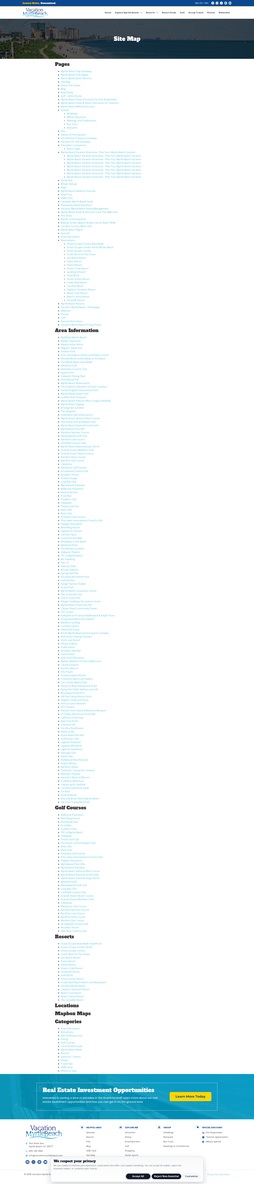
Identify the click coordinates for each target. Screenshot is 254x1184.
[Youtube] (230, 3)
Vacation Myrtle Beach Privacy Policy (81, 324)
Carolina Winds (75, 286)
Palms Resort (74, 261)
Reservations (68, 240)
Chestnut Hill (68, 724)
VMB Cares (67, 198)
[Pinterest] (225, 3)
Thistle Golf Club (70, 506)
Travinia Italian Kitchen (73, 675)
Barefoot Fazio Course (73, 457)
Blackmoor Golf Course (73, 467)
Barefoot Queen (69, 766)
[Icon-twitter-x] (221, 3)
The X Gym (67, 671)
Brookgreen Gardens (72, 407)
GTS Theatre (68, 707)
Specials (65, 233)
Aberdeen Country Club (74, 369)
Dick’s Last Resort (70, 640)
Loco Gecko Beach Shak (74, 682)
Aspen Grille (67, 731)
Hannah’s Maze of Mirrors (75, 777)
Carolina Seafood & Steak (75, 788)
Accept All (138, 1176)
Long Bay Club (68, 481)
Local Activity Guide (71, 1046)
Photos (211, 12)
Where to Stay (68, 1070)
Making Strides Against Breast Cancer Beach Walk (88, 222)
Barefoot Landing (70, 622)
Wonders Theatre (70, 773)
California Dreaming (72, 717)
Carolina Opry (68, 534)
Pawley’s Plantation (71, 524)
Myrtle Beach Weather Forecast (78, 191)
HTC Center (67, 612)
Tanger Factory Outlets (73, 583)
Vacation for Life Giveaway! (75, 141)
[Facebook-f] (212, 3)
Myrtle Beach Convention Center (79, 590)
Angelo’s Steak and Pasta (74, 700)
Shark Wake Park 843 (72, 735)
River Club (66, 513)
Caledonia (66, 464)
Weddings (72, 113)
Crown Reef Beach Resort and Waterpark (83, 982)
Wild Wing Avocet (70, 527)
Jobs (63, 131)
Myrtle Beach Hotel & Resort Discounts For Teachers (90, 103)
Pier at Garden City (71, 594)
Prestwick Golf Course (73, 517)
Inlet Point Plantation (72, 657)
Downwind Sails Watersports (77, 414)
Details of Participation (73, 134)
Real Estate (67, 92)
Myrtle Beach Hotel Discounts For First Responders (89, 99)
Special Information (71, 321)
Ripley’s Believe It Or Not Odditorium (81, 661)
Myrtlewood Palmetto (73, 485)
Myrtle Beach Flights (72, 229)
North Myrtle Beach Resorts (76, 78)
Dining (64, 1039)
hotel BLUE (67, 975)
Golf (182, 12)
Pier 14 (64, 562)
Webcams (224, 12)
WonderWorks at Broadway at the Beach (83, 358)
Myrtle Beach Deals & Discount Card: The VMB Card (89, 212)
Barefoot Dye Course (72, 460)
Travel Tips (67, 1063)
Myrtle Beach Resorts (72, 303)
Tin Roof (65, 791)
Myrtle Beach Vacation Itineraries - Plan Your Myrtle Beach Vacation (98, 152)
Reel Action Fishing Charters (76, 636)
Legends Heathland (71, 749)
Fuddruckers (68, 647)
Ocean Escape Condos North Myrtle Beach (90, 247)
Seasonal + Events (71, 1056)
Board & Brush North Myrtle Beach (80, 798)
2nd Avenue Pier (70, 379)
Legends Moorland (71, 745)
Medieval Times (69, 545)
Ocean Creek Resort (78, 268)
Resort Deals (169, 12)
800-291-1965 (201, 3)
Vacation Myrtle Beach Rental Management (84, 208)
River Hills (66, 509)
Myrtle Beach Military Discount (78, 106)
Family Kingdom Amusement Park (79, 390)
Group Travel (195, 12)
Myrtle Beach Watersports (75, 383)
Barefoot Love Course (73, 439)
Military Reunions (76, 117)
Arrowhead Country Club (74, 471)
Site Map (65, 81)
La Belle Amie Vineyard (73, 397)
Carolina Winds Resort (73, 985)
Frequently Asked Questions (76, 205)
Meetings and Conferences (81, 120)
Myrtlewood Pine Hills (73, 429)
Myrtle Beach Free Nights (74, 74)
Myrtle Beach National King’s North (80, 446)
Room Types (73, 148)
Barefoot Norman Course (75, 432)
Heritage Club (68, 752)
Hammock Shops (70, 629)
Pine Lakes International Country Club (82, 520)
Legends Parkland (71, 742)
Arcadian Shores (70, 474)
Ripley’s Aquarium (71, 340)
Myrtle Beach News (71, 1049)
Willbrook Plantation (72, 488)
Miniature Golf (69, 365)
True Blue (66, 495)
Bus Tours (72, 124)
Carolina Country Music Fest (76, 226)
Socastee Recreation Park (75, 576)
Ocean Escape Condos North (77, 947)
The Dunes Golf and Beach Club (78, 421)
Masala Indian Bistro (72, 344)
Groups (65, 110)
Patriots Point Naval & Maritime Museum (83, 710)
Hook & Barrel (68, 795)
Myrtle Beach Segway (72, 404)
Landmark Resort (76, 272)
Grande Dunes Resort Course (77, 453)
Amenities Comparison (73, 145)
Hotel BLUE (73, 275)
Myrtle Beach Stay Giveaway (76, 71)
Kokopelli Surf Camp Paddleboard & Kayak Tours (88, 615)
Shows (64, 1060)
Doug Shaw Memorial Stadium (77, 619)
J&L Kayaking (68, 559)
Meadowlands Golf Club (74, 436)
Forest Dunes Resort (78, 279)
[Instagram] (217, 3)
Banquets (72, 127)
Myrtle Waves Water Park (75, 393)
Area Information (70, 236)
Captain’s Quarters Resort (81, 289)
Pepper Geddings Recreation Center (81, 601)
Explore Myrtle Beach (127, 12)
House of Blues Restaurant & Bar (79, 685)
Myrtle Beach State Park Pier (76, 605)
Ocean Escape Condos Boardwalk (85, 243)
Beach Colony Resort (78, 296)
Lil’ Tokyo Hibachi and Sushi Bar (78, 714)
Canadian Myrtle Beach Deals (77, 201)
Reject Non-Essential (166, 1176)
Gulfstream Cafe (70, 738)
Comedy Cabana (70, 626)
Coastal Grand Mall (71, 538)
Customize (191, 1176)
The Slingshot (68, 411)
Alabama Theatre (70, 552)
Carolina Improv (70, 664)
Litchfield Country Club (73, 443)
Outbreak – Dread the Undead (77, 770)
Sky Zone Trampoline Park (75, 802)
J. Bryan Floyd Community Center (79, 608)
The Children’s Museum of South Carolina (84, 386)
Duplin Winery (69, 763)
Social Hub (67, 180)
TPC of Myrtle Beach (72, 555)
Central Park (68, 654)
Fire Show (66, 215)
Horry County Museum (73, 703)
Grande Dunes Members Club (77, 450)
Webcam (66, 310)
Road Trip (66, 194)
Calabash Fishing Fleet (73, 376)
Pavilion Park (68, 351)
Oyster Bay (67, 756)
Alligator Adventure (71, 348)
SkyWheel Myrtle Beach (73, 337)
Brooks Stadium (69, 569)
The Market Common (72, 548)
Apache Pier (67, 372)
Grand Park (67, 587)
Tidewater (66, 502)
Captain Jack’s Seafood (73, 784)
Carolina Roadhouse (72, 728)
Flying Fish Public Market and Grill (79, 689)
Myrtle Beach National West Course (80, 418)
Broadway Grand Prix (72, 693)
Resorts (150, 12)
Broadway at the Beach (73, 541)
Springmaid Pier (70, 573)
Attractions (67, 1032)
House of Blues (69, 643)
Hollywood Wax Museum (74, 759)
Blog (63, 89)
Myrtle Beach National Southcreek (79, 425)
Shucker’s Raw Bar (71, 650)
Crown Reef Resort (77, 282)
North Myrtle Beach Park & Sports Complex (85, 633)
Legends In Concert (71, 531)
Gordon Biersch (69, 668)
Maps (64, 187)
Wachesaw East (69, 492)
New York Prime (69, 721)
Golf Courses (68, 1042)
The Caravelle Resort (72, 1000)
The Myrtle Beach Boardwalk (76, 362)
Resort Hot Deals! (70, 85)
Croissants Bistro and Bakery (77, 678)
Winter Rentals (69, 184)
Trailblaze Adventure (72, 781)
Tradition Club (69, 499)
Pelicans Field (68, 566)
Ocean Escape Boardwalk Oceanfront (81, 943)
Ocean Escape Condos (79, 250)
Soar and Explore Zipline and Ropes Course (85, 355)
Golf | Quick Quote (71, 96)
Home (108, 12)
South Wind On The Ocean (81, 254)
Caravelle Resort (76, 300)
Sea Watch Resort (76, 257)
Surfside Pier (68, 580)
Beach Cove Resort (77, 293)
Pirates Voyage (69, 478)
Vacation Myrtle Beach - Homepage (80, 307)
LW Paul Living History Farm (76, 696)
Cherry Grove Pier (71, 597)
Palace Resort (74, 265)
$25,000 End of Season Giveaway (79, 138)
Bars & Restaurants (71, 1035)
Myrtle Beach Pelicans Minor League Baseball (86, 400)
